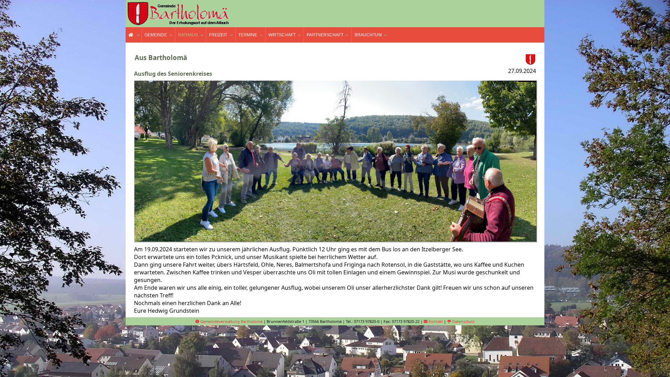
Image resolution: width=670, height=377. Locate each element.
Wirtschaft (282, 34)
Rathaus (188, 34)
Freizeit (218, 34)
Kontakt (435, 321)
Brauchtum (368, 34)
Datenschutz (463, 321)
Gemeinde (155, 34)
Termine (247, 34)
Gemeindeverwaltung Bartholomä (230, 321)
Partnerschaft (325, 34)
